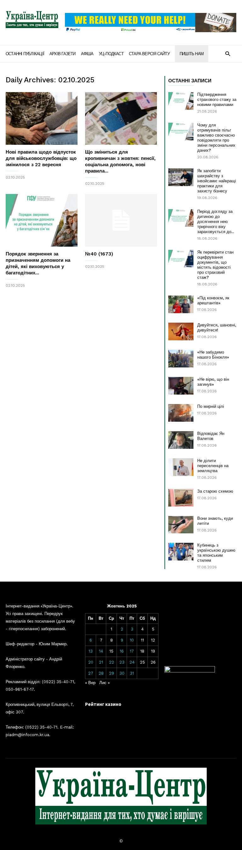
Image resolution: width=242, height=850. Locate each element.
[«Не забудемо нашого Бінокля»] (180, 358)
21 (101, 662)
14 (101, 651)
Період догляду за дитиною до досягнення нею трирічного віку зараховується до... (215, 221)
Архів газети (62, 53)
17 (132, 651)
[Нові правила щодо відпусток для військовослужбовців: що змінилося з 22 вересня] (42, 118)
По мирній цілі (210, 406)
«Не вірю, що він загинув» (213, 382)
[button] (227, 53)
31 (132, 673)
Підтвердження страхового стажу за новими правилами (216, 99)
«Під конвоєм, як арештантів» (213, 300)
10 (132, 640)
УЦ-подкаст (111, 53)
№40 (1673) (99, 254)
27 (90, 673)
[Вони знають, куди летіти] (180, 524)
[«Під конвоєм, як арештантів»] (180, 304)
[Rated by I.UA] (189, 671)
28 (101, 673)
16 (122, 651)
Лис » (104, 682)
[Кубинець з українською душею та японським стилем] (180, 551)
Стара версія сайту (149, 53)
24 (132, 662)
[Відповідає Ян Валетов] (180, 440)
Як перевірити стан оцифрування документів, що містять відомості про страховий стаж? (215, 265)
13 (91, 651)
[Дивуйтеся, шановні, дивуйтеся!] (180, 331)
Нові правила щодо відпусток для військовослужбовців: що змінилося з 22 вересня (41, 158)
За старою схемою (215, 491)
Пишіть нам (192, 53)
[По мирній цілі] (180, 413)
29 (111, 673)
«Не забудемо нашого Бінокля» (213, 355)
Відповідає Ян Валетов (210, 436)
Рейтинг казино (103, 704)
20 (90, 662)
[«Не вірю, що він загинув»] (180, 386)
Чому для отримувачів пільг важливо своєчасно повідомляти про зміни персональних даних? (216, 138)
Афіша (87, 53)
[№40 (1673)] (121, 220)
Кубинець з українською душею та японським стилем (216, 553)
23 (121, 662)
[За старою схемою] (180, 498)
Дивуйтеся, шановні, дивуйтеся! (216, 327)
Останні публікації (25, 53)
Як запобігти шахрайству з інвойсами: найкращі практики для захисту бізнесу (216, 180)
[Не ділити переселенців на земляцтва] (180, 467)
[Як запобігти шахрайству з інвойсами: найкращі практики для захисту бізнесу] (180, 177)
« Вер (90, 682)
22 (111, 662)
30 (121, 673)
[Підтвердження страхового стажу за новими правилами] (180, 101)
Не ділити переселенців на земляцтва (212, 465)
